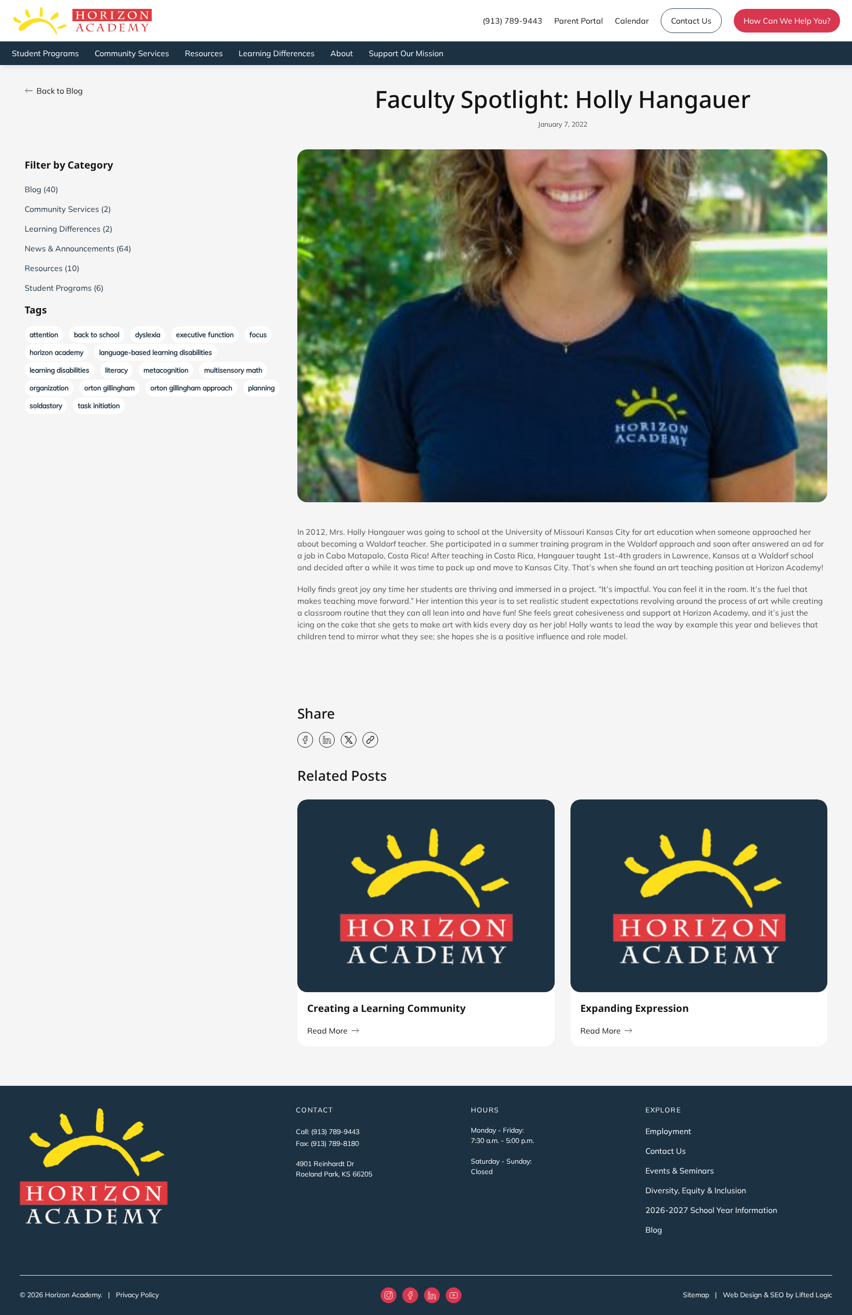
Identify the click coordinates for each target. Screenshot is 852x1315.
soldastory (46, 405)
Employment (668, 1131)
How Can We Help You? (787, 21)
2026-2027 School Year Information (711, 1210)
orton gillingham (109, 387)
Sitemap (696, 1294)
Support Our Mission (406, 53)
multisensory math (233, 370)
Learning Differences (277, 53)
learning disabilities (59, 370)
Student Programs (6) (64, 288)
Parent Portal (578, 20)
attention (44, 334)
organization (49, 387)
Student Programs (45, 53)
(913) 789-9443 (512, 21)
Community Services (132, 53)
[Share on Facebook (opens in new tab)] (305, 740)
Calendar (632, 21)
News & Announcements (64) (78, 248)
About (341, 53)
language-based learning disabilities (155, 352)
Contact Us (691, 21)
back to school (96, 334)
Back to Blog (59, 91)
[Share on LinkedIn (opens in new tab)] (327, 740)
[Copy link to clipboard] (370, 740)
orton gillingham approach (191, 387)
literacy (116, 370)
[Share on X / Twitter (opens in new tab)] (348, 740)
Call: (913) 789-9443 (327, 1131)
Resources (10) (52, 268)
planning (261, 387)
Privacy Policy (137, 1294)
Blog (653, 1230)
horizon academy (56, 352)
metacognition (165, 370)
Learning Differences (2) (68, 229)
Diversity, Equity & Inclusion (695, 1190)
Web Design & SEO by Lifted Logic (777, 1294)
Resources (204, 53)
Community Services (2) (68, 209)
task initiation (99, 405)
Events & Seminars (679, 1171)
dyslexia (147, 334)
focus (258, 334)
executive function (205, 334)
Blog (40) (41, 189)
